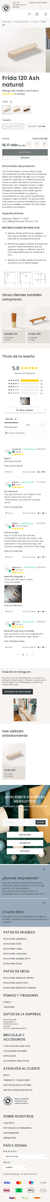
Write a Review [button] (26, 410)
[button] (39, 472)
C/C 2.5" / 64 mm (36, 126)
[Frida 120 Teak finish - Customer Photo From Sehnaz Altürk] (25, 401)
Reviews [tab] (9, 419)
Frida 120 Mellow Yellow (14, 641)
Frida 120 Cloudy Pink (13, 507)
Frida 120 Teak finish (13, 605)
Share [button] (10, 472)
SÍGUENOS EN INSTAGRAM (17, 691)
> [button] (32, 654)
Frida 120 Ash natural (13, 466)
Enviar (40, 822)
